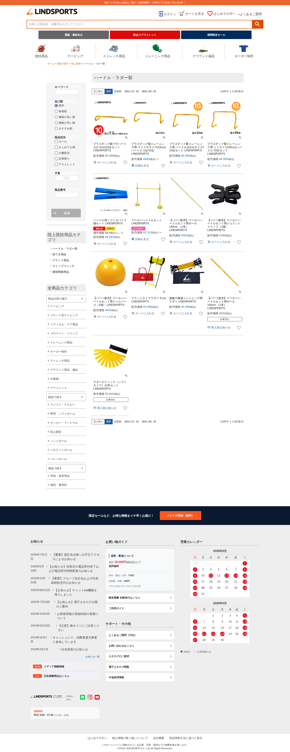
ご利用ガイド (116, 608)
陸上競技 (76, 63)
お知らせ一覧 (92, 656)
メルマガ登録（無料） (180, 515)
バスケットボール (61, 450)
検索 (257, 24)
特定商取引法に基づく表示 (185, 738)
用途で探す (55, 468)
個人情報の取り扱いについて (130, 738)
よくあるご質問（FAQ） (123, 635)
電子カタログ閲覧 (119, 666)
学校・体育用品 (60, 475)
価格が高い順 (149, 91)
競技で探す (63, 63)
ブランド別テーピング (64, 315)
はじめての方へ (224, 13)
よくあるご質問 (251, 14)
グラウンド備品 (204, 56)
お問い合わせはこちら (121, 645)
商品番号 (60, 189)
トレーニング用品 (157, 56)
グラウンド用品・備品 (64, 369)
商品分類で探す (57, 298)
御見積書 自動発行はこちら (124, 597)
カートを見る (194, 13)
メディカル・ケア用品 (64, 324)
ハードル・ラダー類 (64, 248)
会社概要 (158, 738)
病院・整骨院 (58, 484)
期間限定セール (216, 34)
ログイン (170, 14)
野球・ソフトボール (62, 413)
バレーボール (58, 459)
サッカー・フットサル (64, 422)
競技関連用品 (60, 271)
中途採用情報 (116, 677)
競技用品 (41, 56)
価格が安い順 (131, 91)
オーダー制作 (244, 56)
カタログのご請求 (119, 656)
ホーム (50, 63)
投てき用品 (59, 254)
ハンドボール (58, 440)
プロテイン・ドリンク (64, 333)
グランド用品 (60, 260)
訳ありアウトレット (144, 34)
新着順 (117, 91)
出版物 (54, 378)
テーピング (75, 56)
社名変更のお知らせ (74, 649)
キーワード (61, 87)
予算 (57, 173)
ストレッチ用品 (114, 56)
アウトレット (58, 387)
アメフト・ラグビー (62, 404)
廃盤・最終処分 (74, 34)
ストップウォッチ (63, 266)
